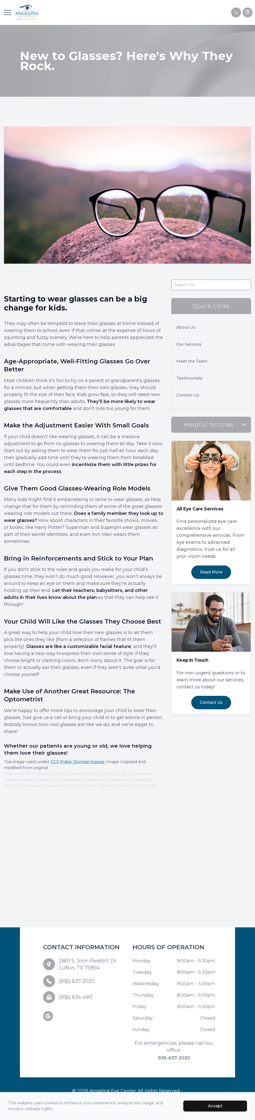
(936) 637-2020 (77, 981)
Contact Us (187, 395)
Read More (211, 572)
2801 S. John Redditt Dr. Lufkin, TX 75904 (88, 964)
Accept (215, 1106)
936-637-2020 (174, 1058)
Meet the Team (191, 361)
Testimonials (189, 378)
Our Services (188, 344)
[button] (7, 12)
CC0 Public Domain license (78, 761)
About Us (185, 327)
